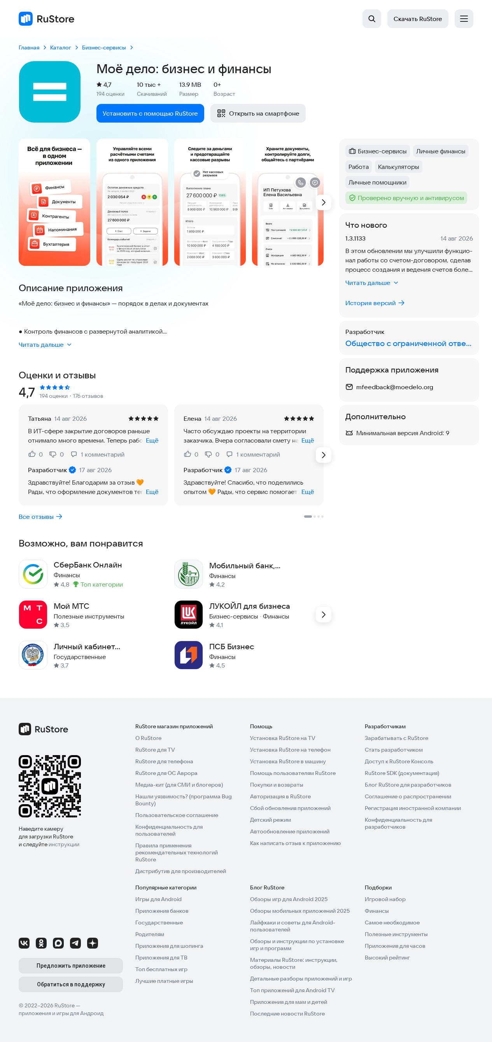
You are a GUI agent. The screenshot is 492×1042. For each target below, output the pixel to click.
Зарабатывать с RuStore (396, 738)
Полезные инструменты (396, 934)
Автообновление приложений (289, 831)
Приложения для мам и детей (288, 1001)
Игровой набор (385, 899)
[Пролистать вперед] (323, 202)
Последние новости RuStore (287, 1013)
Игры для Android (158, 899)
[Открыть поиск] (371, 18)
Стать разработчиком (394, 749)
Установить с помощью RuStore (150, 113)
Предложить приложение (71, 966)
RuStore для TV (155, 749)
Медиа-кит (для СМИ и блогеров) (179, 784)
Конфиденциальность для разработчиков (398, 823)
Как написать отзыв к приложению (295, 843)
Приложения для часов (395, 945)
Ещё (152, 440)
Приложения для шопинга (169, 945)
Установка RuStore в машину (288, 761)
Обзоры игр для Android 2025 (288, 899)
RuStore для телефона (164, 761)
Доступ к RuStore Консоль (399, 761)
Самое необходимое (392, 922)
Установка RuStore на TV (282, 738)
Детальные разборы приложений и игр (301, 978)
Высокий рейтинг (387, 957)
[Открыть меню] (464, 18)
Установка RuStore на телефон (290, 749)
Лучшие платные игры (164, 980)
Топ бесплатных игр (161, 969)
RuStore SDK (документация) (402, 773)
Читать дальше (41, 344)
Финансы (377, 910)
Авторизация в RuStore (280, 796)
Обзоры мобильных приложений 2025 (300, 910)
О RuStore (148, 738)
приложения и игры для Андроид (61, 1013)
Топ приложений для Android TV (292, 990)
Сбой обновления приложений (290, 808)
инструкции (64, 844)
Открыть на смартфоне (264, 113)
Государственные (159, 922)
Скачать (418, 19)
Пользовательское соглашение (176, 815)
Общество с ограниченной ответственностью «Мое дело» (409, 343)
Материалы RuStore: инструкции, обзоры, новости (294, 963)
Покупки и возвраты (276, 784)
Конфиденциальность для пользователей (169, 830)
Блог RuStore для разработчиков (408, 784)
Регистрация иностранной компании (413, 808)
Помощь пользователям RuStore (293, 773)
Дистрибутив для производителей (180, 871)
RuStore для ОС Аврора (166, 773)
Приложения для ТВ (161, 957)
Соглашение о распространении (408, 796)
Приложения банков (162, 910)
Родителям (149, 934)
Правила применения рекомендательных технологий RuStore (176, 852)
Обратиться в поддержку (71, 984)
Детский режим (270, 819)
